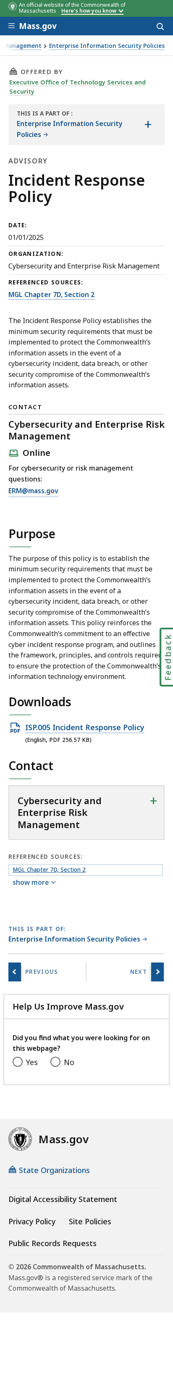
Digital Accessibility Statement (62, 1199)
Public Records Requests (52, 1243)
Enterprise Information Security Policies (107, 46)
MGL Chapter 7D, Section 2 (51, 294)
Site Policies (90, 1221)
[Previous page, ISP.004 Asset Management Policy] (14, 972)
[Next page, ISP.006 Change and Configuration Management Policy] (157, 972)
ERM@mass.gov (33, 491)
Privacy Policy (31, 1221)
